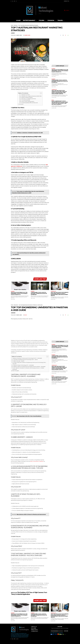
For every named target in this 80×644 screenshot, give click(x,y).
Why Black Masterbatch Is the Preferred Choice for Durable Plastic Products (60, 70)
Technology (54, 89)
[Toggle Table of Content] (40, 93)
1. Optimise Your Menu (25, 94)
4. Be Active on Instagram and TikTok (28, 98)
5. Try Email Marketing (25, 100)
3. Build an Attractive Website (27, 97)
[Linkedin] (12, 1)
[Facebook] (11, 1)
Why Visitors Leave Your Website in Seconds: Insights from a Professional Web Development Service (59, 92)
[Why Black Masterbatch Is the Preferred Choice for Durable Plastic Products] (20, 286)
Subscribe (66, 630)
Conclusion (21, 104)
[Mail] (14, 1)
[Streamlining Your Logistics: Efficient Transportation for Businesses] (40, 286)
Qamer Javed (27, 35)
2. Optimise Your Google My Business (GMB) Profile (31, 96)
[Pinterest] (65, 35)
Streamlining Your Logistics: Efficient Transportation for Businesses (60, 81)
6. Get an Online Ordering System (27, 101)
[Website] (17, 638)
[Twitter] (16, 1)
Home (12, 25)
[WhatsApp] (68, 35)
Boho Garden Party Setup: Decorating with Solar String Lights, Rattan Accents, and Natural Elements (60, 103)
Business (16, 25)
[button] (66, 10)
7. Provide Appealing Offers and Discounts (29, 102)
